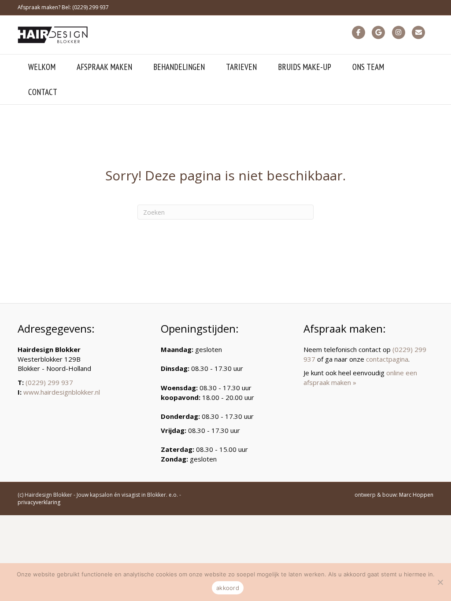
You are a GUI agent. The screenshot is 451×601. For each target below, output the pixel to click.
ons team (368, 67)
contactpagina (387, 359)
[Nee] (440, 582)
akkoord (227, 587)
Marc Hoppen (416, 494)
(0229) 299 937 (49, 382)
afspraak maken (104, 67)
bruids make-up (304, 67)
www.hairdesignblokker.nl (61, 392)
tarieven (241, 67)
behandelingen (179, 67)
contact (42, 92)
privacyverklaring (39, 502)
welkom (41, 67)
